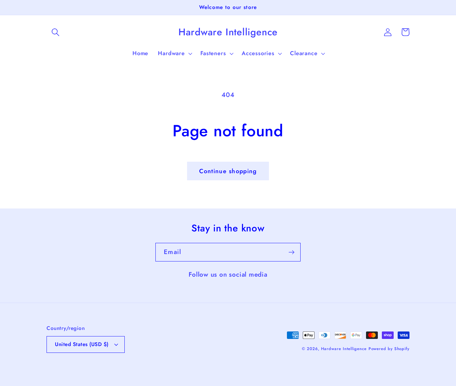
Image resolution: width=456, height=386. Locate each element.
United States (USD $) (82, 344)
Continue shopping (228, 171)
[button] (55, 32)
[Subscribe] (291, 252)
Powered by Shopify (389, 349)
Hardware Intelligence (344, 349)
